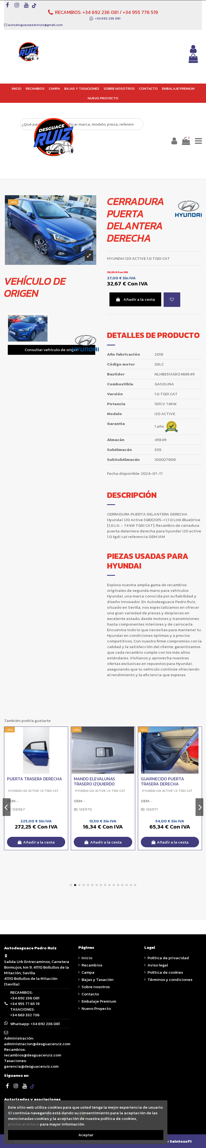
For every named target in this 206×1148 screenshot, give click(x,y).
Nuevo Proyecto (96, 1008)
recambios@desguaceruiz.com (32, 1055)
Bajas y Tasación (97, 979)
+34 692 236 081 (101, 12)
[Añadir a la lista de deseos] (172, 299)
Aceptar (85, 1135)
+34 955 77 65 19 (24, 1003)
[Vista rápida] (64, 745)
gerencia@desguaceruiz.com (31, 1066)
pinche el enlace (23, 1124)
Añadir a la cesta (139, 299)
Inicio (87, 958)
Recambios (92, 965)
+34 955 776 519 (140, 12)
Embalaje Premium (99, 1001)
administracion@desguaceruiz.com (37, 1044)
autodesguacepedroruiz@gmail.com (35, 24)
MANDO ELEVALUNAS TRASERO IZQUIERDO (94, 781)
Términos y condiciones (170, 979)
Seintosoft (181, 1141)
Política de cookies (165, 972)
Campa (88, 972)
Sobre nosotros (96, 986)
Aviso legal (158, 965)
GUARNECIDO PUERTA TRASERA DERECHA (162, 781)
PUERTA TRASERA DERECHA (34, 779)
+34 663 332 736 (24, 1015)
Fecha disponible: (123, 473)
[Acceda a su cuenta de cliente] (193, 49)
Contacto (90, 994)
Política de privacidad (168, 958)
